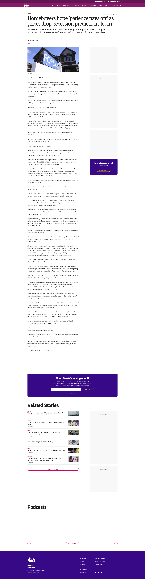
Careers (82, 561)
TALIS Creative (35, 572)
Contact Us (83, 572)
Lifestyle (65, 5)
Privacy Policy (99, 564)
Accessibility (83, 569)
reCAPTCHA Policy (100, 558)
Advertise (115, 5)
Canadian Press (33, 40)
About (81, 566)
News (58, 5)
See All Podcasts (72, 543)
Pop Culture (75, 5)
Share (29, 43)
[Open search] (120, 5)
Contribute (83, 558)
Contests (93, 5)
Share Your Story (104, 170)
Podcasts (84, 5)
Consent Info (72, 393)
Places (100, 5)
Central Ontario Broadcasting (37, 570)
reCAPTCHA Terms (100, 561)
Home (52, 5)
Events (107, 5)
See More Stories (53, 469)
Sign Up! (87, 389)
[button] (29, 543)
